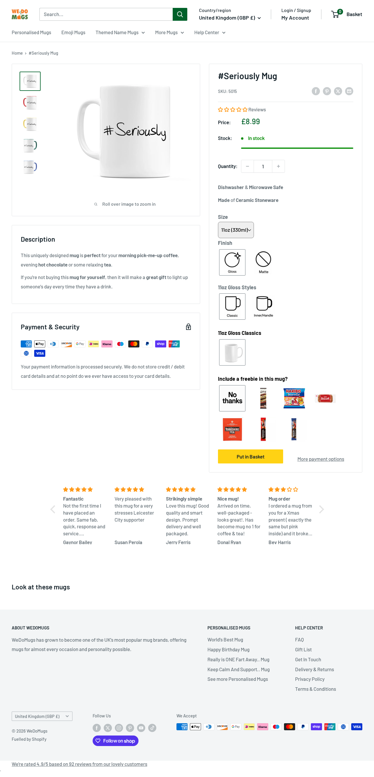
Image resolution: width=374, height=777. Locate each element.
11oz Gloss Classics (239, 333)
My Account (295, 17)
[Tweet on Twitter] (338, 91)
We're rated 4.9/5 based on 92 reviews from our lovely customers (79, 764)
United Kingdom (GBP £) (37, 716)
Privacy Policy (310, 679)
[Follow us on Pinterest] (130, 727)
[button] (233, 109)
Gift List (303, 649)
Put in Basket (250, 456)
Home (17, 53)
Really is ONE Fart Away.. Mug (238, 659)
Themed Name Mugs (117, 32)
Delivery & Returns (314, 669)
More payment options (320, 459)
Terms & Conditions (315, 689)
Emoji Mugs (73, 32)
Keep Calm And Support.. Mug (238, 669)
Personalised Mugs (31, 32)
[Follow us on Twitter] (108, 727)
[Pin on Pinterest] (327, 91)
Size (223, 217)
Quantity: (228, 166)
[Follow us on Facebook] (97, 727)
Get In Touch (308, 659)
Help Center (206, 32)
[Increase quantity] (278, 166)
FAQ (299, 639)
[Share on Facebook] (316, 91)
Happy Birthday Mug (228, 649)
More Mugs (166, 32)
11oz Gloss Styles (237, 287)
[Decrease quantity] (247, 166)
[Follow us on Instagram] (119, 727)
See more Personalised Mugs (237, 679)
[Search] (180, 14)
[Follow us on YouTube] (141, 727)
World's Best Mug (225, 639)
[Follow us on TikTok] (152, 727)
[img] (85, 489)
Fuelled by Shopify (29, 739)
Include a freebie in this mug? (253, 378)
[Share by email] (349, 91)
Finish (225, 243)
